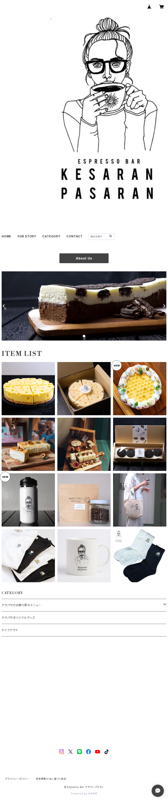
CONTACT (74, 236)
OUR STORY (26, 236)
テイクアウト (10, 630)
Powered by (79, 793)
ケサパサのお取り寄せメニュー (21, 605)
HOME (6, 236)
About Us (84, 258)
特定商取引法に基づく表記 (51, 778)
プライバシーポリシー (17, 778)
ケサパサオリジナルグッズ (18, 617)
